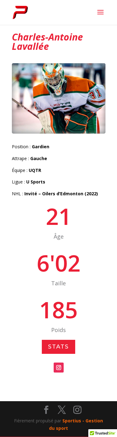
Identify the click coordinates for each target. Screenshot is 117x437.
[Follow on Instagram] (59, 368)
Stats (58, 346)
